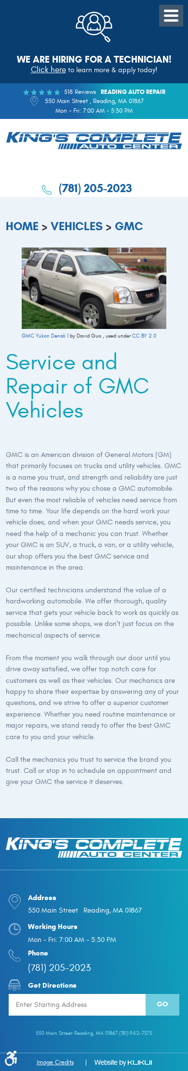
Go (162, 1004)
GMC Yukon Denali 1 (45, 336)
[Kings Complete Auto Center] (94, 142)
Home (22, 226)
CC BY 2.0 (144, 336)
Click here (48, 70)
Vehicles (77, 226)
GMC (129, 226)
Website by (123, 1062)
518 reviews (80, 92)
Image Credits (55, 1062)
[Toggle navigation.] (171, 15)
